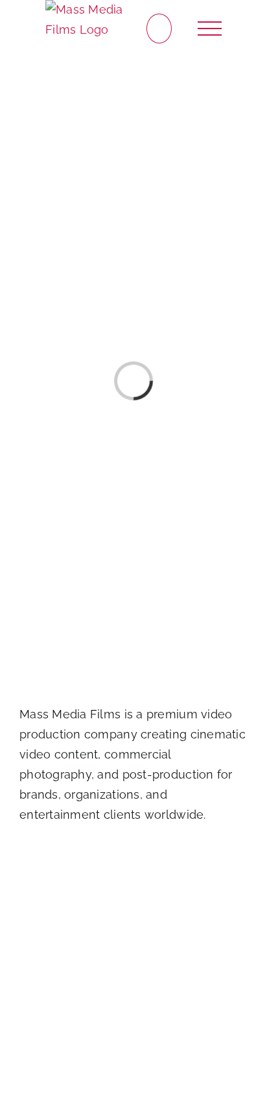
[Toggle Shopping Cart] (159, 29)
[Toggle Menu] (210, 28)
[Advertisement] (133, 971)
